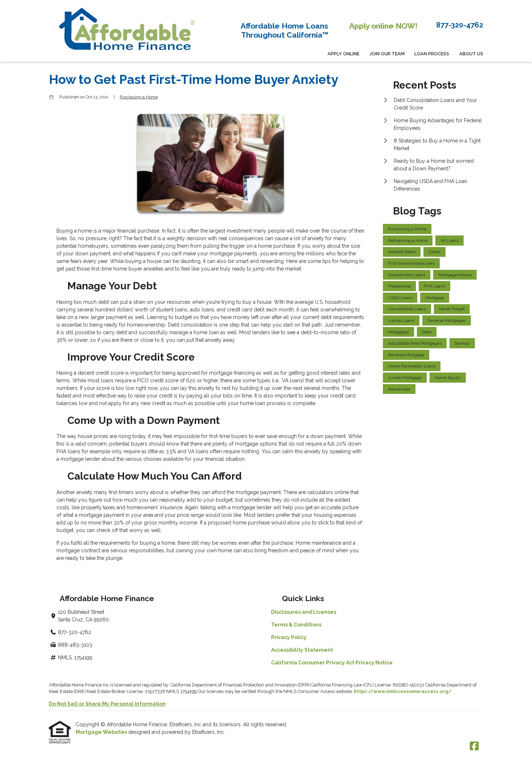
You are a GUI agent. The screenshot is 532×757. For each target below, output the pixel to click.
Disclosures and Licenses (303, 612)
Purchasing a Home (139, 96)
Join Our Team (387, 53)
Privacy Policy (289, 637)
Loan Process (431, 53)
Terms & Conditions (296, 625)
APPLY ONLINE (343, 53)
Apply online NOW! (383, 25)
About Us (471, 53)
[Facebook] (474, 746)
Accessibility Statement (302, 650)
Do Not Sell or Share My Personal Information (107, 704)
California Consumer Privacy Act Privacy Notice (332, 662)
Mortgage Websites (102, 732)
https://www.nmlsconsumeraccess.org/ (403, 691)
